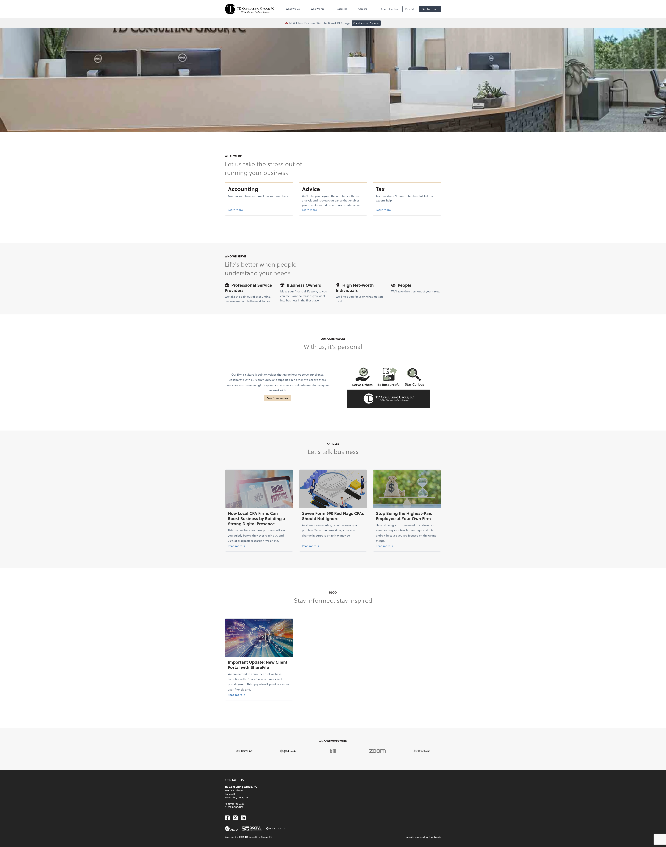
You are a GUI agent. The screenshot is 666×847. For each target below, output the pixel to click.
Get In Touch (430, 9)
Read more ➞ (259, 546)
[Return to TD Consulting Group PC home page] (250, 9)
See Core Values (277, 398)
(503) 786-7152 (235, 807)
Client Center (389, 9)
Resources (341, 9)
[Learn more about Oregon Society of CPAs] (252, 828)
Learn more (248, 210)
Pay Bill (409, 9)
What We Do (293, 9)
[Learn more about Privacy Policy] (275, 828)
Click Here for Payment (366, 23)
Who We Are (318, 9)
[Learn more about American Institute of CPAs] (231, 828)
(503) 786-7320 (236, 803)
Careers (362, 9)
